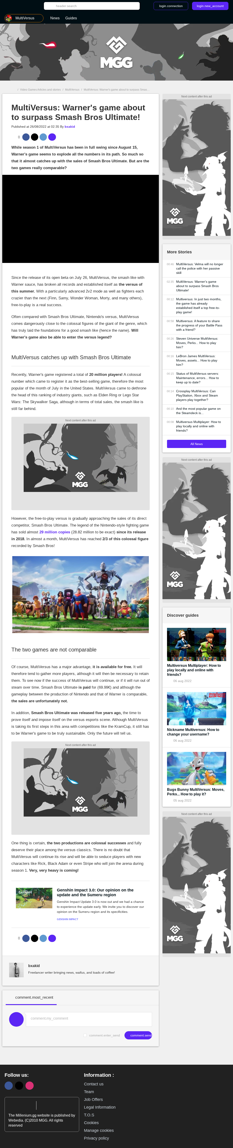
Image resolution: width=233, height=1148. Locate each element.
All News (196, 444)
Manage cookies (99, 1130)
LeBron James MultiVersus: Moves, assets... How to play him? (196, 360)
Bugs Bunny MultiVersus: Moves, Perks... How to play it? (195, 792)
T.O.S (89, 1115)
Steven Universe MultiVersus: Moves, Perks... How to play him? (197, 343)
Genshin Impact (67, 919)
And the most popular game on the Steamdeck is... (198, 411)
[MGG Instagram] (29, 1086)
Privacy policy (96, 1138)
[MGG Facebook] (9, 1086)
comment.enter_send (104, 1035)
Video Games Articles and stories (40, 89)
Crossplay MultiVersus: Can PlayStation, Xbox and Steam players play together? (197, 395)
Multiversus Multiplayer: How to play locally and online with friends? (198, 426)
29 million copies (54, 532)
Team (89, 1091)
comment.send (140, 1035)
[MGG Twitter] (19, 1086)
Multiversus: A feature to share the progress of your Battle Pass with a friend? (199, 325)
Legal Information (100, 1107)
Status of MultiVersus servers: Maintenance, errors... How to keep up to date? (197, 378)
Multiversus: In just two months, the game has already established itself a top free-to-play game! (198, 305)
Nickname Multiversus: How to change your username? (193, 732)
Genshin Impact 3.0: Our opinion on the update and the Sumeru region (95, 892)
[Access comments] (52, 137)
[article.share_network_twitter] (34, 137)
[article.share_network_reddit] (43, 137)
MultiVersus (72, 89)
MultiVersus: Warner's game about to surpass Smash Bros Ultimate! (197, 286)
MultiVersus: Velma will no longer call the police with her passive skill (199, 268)
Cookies (91, 1122)
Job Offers (93, 1099)
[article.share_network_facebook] (26, 137)
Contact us (94, 1084)
